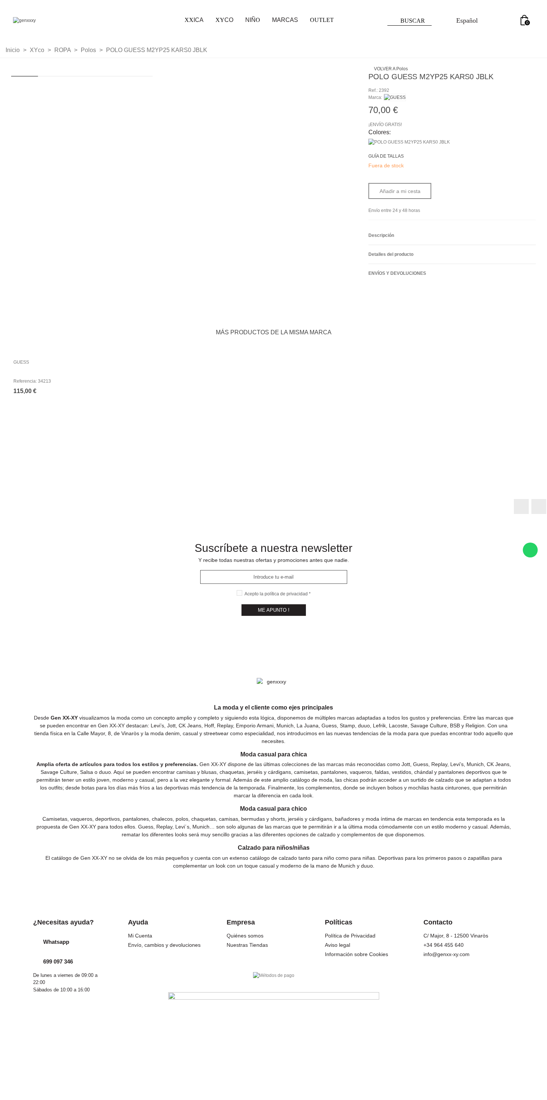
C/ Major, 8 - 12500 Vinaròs (455, 936)
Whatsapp (56, 942)
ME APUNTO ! (274, 610)
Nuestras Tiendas (247, 945)
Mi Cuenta (140, 936)
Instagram (538, 506)
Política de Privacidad (350, 936)
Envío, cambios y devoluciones (164, 945)
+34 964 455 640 (443, 945)
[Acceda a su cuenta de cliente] (493, 20)
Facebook (521, 506)
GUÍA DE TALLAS (386, 156)
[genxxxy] (54, 20)
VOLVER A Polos (390, 68)
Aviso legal (337, 945)
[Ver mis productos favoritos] (510, 20)
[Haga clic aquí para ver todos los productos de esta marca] (395, 97)
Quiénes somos (245, 936)
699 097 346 (58, 961)
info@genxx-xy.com (446, 954)
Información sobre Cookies (356, 954)
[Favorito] (528, 107)
